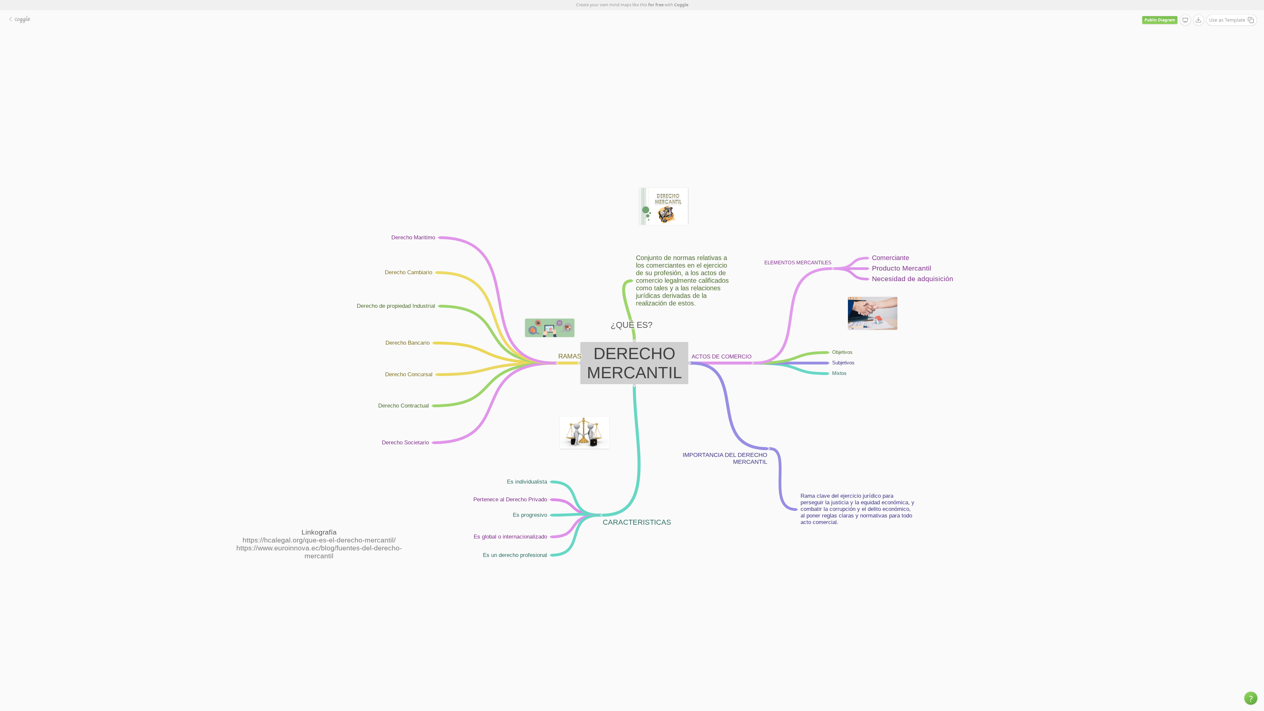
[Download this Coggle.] (1198, 20)
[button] (1250, 698)
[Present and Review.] (1185, 20)
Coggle (681, 5)
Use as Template (1227, 20)
